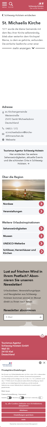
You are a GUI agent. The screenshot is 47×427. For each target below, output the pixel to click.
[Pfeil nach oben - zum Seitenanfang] (42, 334)
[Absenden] (40, 317)
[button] (23, 48)
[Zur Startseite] (36, 5)
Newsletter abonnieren (20, 310)
